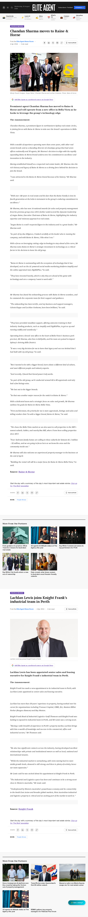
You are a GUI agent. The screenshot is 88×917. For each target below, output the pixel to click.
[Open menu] (7, 7)
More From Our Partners (15, 523)
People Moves (17, 26)
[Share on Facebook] (44, 42)
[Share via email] (57, 42)
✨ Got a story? (77, 903)
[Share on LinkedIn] (48, 42)
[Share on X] (53, 42)
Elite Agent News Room (25, 41)
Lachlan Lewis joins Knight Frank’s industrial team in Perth (38, 599)
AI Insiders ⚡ (79, 7)
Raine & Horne (27, 471)
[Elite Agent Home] (44, 7)
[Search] (11, 7)
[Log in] (4, 7)
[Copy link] (61, 42)
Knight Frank (26, 809)
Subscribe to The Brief (65, 7)
